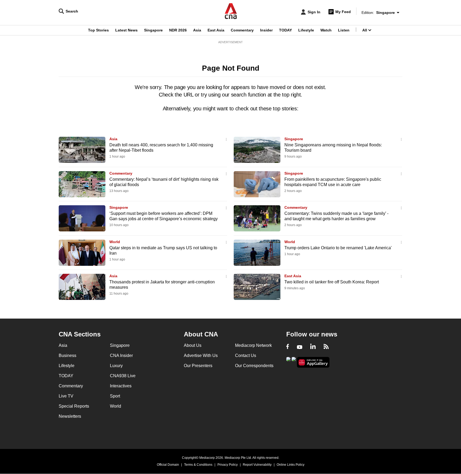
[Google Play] (288, 362)
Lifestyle (306, 30)
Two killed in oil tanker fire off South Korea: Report (331, 282)
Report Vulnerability (257, 465)
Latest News (126, 30)
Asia (197, 30)
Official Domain (168, 465)
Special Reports (74, 406)
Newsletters (70, 416)
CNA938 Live (123, 375)
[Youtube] (299, 347)
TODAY (285, 30)
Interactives (121, 386)
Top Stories (98, 30)
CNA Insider (121, 355)
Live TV (66, 396)
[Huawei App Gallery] (313, 362)
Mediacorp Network (253, 345)
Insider (266, 30)
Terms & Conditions (198, 465)
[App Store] (294, 362)
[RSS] (326, 347)
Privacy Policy (227, 465)
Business (67, 355)
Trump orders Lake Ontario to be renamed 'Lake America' (338, 248)
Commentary (242, 30)
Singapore (153, 30)
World (114, 242)
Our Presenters (198, 365)
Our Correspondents (254, 365)
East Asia (216, 30)
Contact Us (245, 355)
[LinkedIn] (313, 347)
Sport (115, 396)
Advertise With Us (201, 355)
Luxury (116, 365)
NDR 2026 (178, 30)
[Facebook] (287, 347)
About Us (192, 345)
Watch (326, 30)
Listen (343, 30)
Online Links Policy (290, 465)
